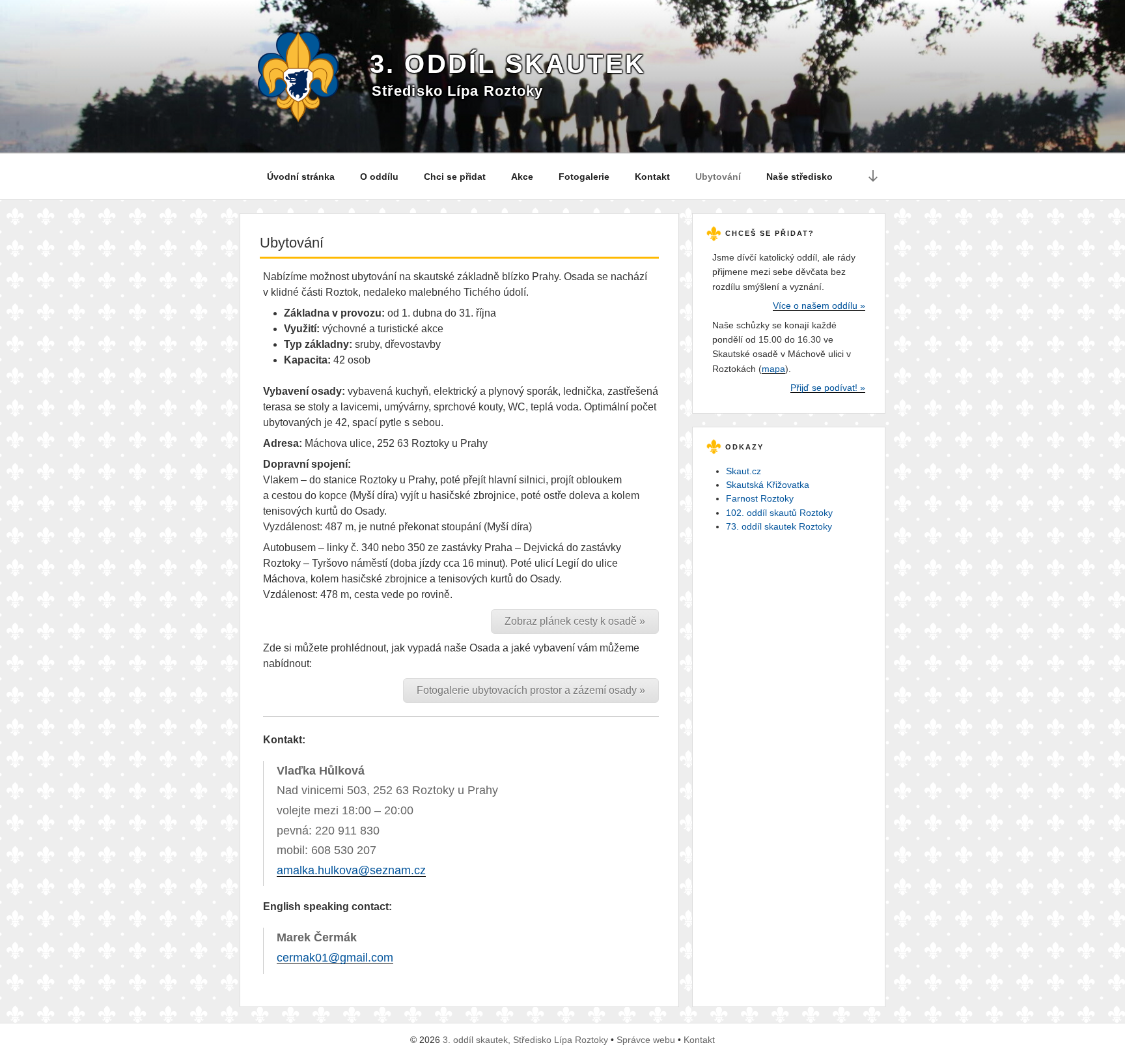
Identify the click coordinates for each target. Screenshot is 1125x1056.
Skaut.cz (743, 471)
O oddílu (379, 176)
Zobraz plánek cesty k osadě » (575, 621)
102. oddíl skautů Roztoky (779, 512)
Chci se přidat (455, 176)
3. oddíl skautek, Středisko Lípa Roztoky (525, 1040)
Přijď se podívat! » (827, 387)
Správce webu (646, 1040)
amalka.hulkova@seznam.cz (351, 870)
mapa (773, 369)
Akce (522, 176)
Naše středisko (799, 176)
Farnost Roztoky (760, 498)
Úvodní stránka (301, 176)
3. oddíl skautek (508, 64)
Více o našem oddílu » (819, 305)
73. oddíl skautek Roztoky (779, 526)
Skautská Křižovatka (767, 484)
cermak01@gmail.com (335, 957)
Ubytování (718, 176)
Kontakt (652, 176)
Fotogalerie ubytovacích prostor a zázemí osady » (531, 690)
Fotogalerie (584, 176)
